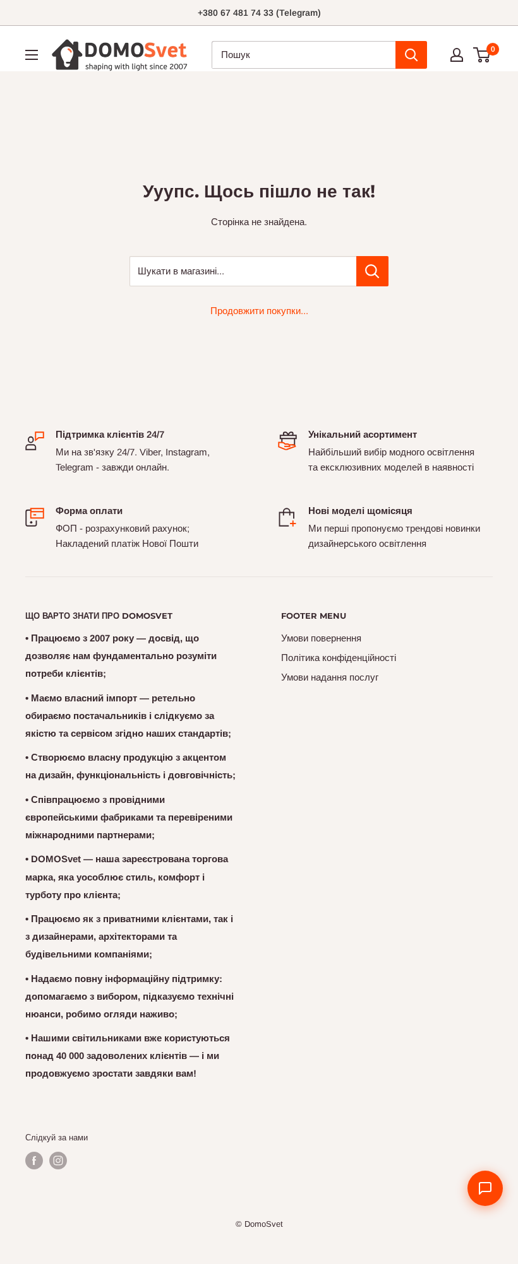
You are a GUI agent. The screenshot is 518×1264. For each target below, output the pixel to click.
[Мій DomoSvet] (456, 55)
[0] (482, 54)
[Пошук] (411, 55)
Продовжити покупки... (259, 310)
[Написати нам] (485, 1188)
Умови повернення (321, 638)
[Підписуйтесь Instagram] (58, 1160)
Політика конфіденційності (338, 657)
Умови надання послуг (329, 677)
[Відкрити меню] (31, 55)
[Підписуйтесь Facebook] (34, 1160)
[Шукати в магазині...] (372, 271)
